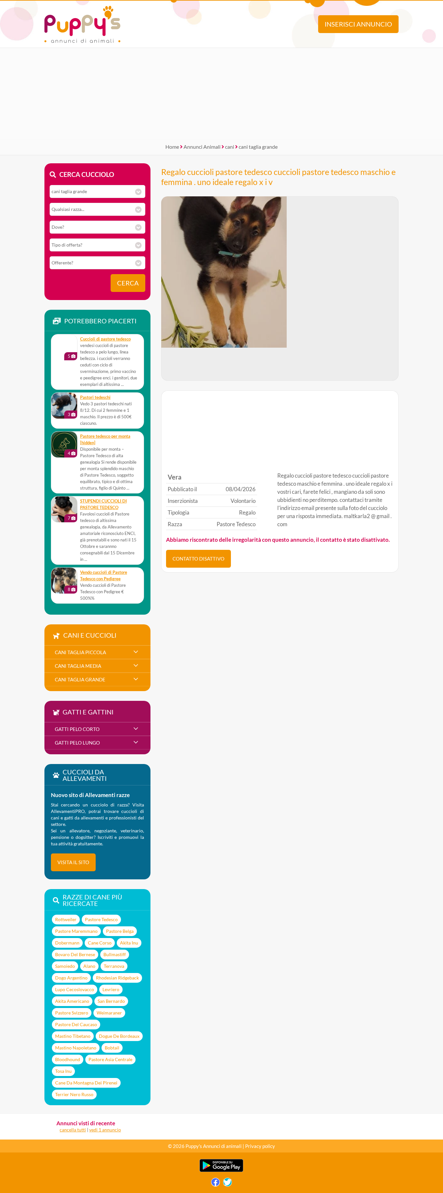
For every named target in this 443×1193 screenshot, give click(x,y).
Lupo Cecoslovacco (74, 989)
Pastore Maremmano (76, 931)
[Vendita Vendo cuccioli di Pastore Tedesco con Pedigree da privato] (64, 581)
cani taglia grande (258, 147)
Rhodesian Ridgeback (117, 977)
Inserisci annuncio (358, 24)
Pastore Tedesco (101, 919)
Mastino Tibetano (72, 1036)
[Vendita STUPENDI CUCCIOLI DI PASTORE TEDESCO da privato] (64, 509)
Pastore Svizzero (71, 1012)
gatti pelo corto (77, 729)
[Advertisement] (221, 93)
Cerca (128, 283)
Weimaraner (109, 1012)
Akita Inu (129, 942)
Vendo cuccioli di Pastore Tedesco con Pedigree (103, 575)
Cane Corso (100, 942)
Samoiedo (65, 966)
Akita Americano (72, 1001)
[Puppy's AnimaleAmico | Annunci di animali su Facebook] (215, 1183)
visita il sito (73, 862)
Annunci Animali (202, 147)
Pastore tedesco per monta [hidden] (105, 439)
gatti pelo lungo (77, 743)
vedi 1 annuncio (105, 1129)
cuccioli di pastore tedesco (105, 339)
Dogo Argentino (71, 977)
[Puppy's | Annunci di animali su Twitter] (227, 1183)
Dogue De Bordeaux (119, 1036)
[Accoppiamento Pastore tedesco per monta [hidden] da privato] (64, 445)
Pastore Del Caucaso (76, 1024)
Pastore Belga (120, 931)
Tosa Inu (63, 1071)
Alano (89, 966)
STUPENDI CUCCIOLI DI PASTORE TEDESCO (103, 504)
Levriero (110, 989)
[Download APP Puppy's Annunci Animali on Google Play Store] (221, 1170)
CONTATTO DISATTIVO (198, 559)
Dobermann (67, 942)
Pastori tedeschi (95, 397)
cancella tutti (73, 1129)
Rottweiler (66, 919)
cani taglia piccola (80, 652)
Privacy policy (260, 1146)
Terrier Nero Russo (74, 1094)
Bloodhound (67, 1059)
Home (172, 147)
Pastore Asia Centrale (110, 1059)
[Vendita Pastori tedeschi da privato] (64, 406)
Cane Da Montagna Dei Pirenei (86, 1082)
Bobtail (112, 1047)
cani (229, 147)
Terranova (114, 966)
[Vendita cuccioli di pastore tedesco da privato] (64, 347)
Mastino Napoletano (75, 1047)
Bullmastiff (114, 954)
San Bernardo (111, 1001)
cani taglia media (78, 666)
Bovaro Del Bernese (75, 954)
